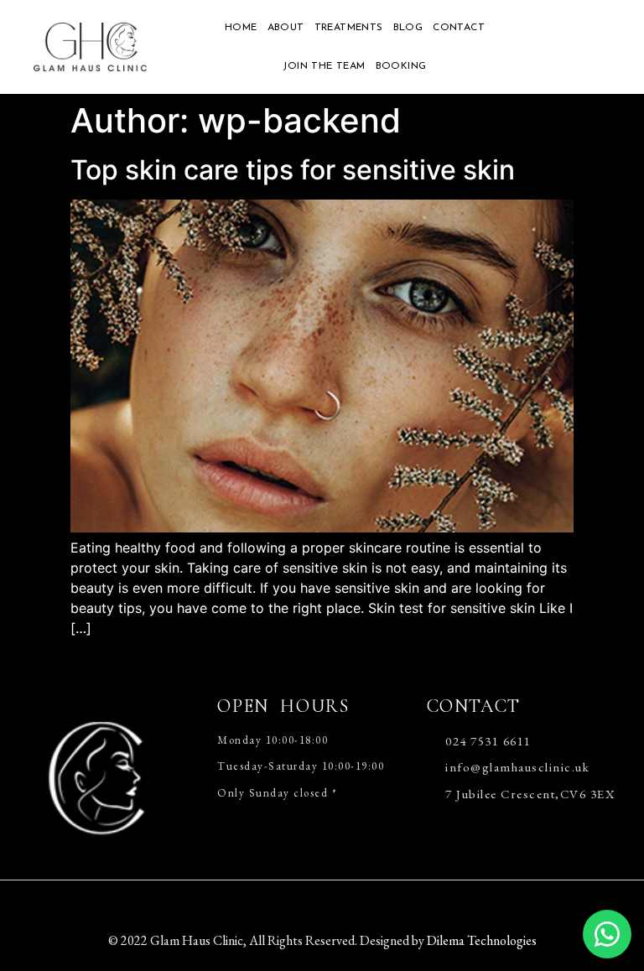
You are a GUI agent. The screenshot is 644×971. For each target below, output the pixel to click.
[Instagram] (351, 901)
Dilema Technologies (482, 940)
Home (241, 28)
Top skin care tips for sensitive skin (292, 169)
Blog (408, 28)
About (285, 28)
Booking (401, 66)
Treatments (348, 28)
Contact (459, 28)
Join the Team (324, 66)
